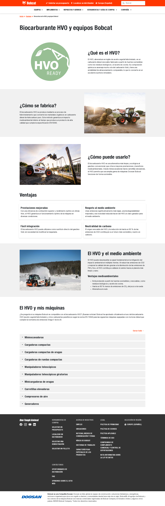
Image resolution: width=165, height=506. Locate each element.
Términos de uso (107, 438)
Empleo (79, 424)
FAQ (53, 476)
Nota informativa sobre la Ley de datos (110, 456)
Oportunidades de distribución (59, 470)
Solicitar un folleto (61, 449)
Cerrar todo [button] (137, 331)
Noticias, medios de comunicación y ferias (85, 434)
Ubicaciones (81, 429)
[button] (82, 337)
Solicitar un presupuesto (58, 3)
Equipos (28, 16)
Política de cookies (108, 429)
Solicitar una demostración (58, 442)
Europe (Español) (105, 3)
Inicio (21, 16)
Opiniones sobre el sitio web (62, 482)
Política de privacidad (109, 424)
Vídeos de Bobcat (83, 441)
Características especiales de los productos (83, 452)
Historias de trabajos (85, 445)
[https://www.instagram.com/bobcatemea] (25, 425)
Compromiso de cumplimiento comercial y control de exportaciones (110, 446)
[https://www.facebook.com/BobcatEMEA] (21, 425)
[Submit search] (143, 3)
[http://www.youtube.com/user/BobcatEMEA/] (30, 425)
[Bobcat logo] (29, 3)
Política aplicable (108, 433)
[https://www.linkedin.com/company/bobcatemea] (34, 425)
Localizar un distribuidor (83, 3)
